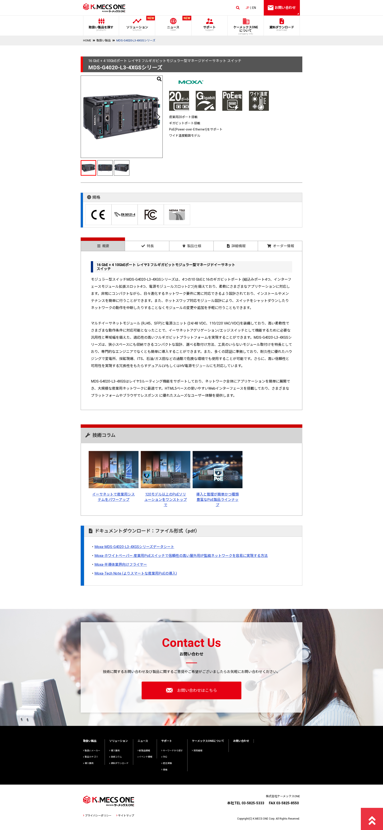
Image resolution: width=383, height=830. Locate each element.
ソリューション (140, 24)
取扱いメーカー (92, 750)
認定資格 (167, 763)
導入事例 (89, 763)
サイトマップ (126, 815)
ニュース (178, 24)
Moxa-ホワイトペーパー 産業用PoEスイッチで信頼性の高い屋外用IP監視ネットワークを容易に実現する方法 (181, 556)
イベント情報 (145, 757)
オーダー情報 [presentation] (283, 246)
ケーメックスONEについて (208, 741)
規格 (165, 769)
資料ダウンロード (281, 28)
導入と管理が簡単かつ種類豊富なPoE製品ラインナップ (217, 499)
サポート (209, 28)
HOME (87, 40)
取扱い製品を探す (101, 28)
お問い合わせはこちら (197, 690)
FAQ (165, 757)
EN (254, 8)
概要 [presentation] (105, 246)
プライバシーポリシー (98, 815)
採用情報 (197, 750)
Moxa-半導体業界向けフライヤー (120, 564)
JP (247, 8)
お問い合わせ (241, 741)
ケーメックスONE (245, 30)
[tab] (103, 244)
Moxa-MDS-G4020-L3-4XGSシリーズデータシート (134, 547)
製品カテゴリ (91, 757)
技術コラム (116, 757)
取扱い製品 (103, 40)
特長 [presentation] (150, 246)
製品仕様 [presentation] (194, 246)
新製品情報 (144, 750)
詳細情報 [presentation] (238, 246)
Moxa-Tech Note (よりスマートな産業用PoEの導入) (135, 573)
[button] (158, 117)
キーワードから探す (173, 750)
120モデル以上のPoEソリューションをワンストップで (165, 499)
